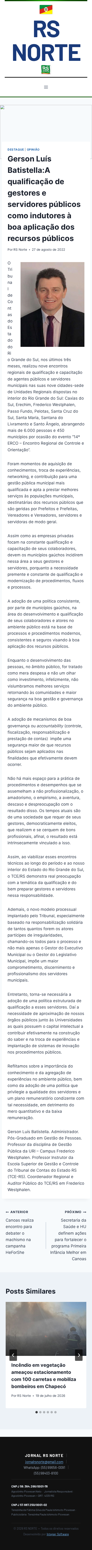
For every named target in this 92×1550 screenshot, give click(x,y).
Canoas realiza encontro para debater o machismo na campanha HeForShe (20, 1232)
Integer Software (58, 1534)
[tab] (36, 1412)
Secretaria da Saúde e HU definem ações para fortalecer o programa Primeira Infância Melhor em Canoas (68, 1235)
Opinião (33, 149)
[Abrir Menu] (46, 87)
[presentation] (46, 1329)
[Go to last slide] (13, 1355)
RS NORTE (46, 39)
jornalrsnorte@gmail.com (44, 1462)
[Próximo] (79, 1355)
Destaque (16, 149)
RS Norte (20, 249)
